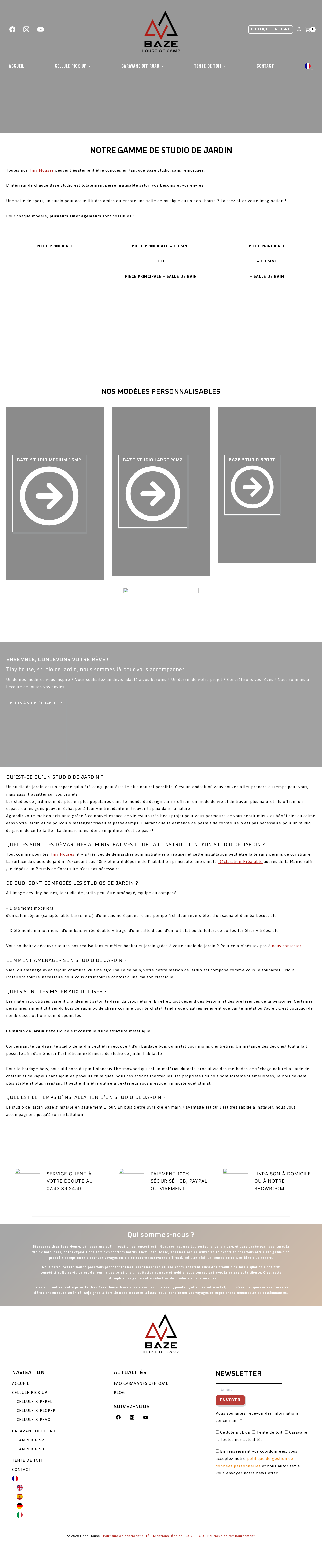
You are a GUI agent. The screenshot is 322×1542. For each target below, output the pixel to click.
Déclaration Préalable (240, 861)
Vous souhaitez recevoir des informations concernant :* (257, 1417)
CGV (189, 1535)
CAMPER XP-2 (30, 1440)
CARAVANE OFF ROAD (33, 1431)
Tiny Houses (41, 170)
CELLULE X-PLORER (36, 1410)
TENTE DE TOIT (27, 1460)
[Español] (61, 1496)
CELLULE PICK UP (29, 1392)
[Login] (299, 29)
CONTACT (265, 66)
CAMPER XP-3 (30, 1449)
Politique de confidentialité (126, 1535)
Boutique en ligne (270, 29)
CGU (200, 1535)
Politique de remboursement (231, 1535)
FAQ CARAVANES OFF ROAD (141, 1383)
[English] (61, 1487)
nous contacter (286, 946)
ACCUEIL (16, 66)
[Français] (309, 66)
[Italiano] (61, 1514)
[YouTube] (40, 29)
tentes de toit (225, 1258)
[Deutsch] (61, 1505)
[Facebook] (12, 29)
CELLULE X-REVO (34, 1420)
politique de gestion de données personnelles (254, 1462)
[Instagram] (26, 29)
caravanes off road (166, 1258)
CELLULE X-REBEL (34, 1401)
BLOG (119, 1392)
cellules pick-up (198, 1258)
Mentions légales (167, 1535)
